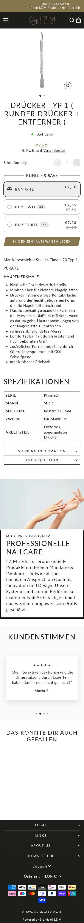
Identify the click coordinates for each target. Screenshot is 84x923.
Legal (41, 825)
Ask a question (41, 460)
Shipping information (42, 451)
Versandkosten (54, 150)
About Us (41, 845)
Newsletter (41, 856)
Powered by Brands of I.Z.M (42, 919)
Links (41, 835)
